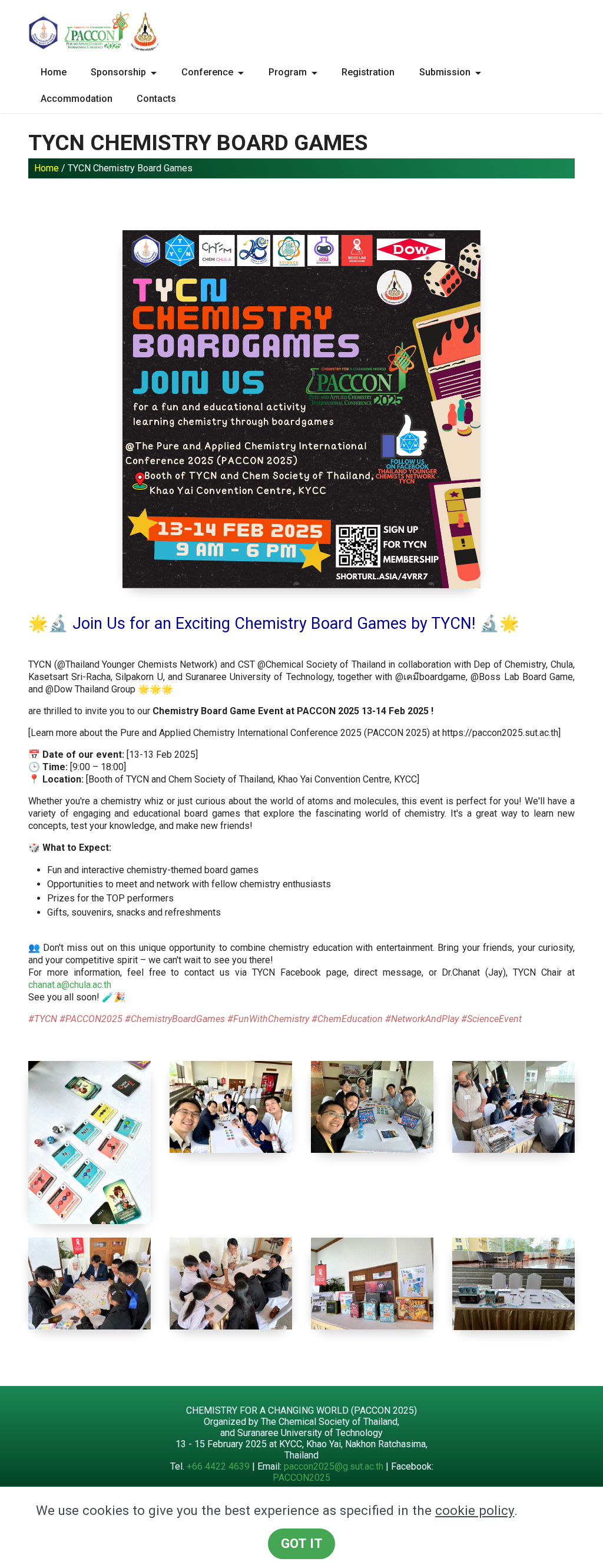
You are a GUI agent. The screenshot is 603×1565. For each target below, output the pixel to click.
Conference (207, 72)
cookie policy (474, 1510)
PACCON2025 (301, 1477)
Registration (368, 72)
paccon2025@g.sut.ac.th (333, 1466)
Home (54, 72)
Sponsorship (118, 72)
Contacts (156, 98)
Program (288, 72)
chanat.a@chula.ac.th (69, 984)
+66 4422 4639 (218, 1466)
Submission (445, 72)
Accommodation (76, 98)
